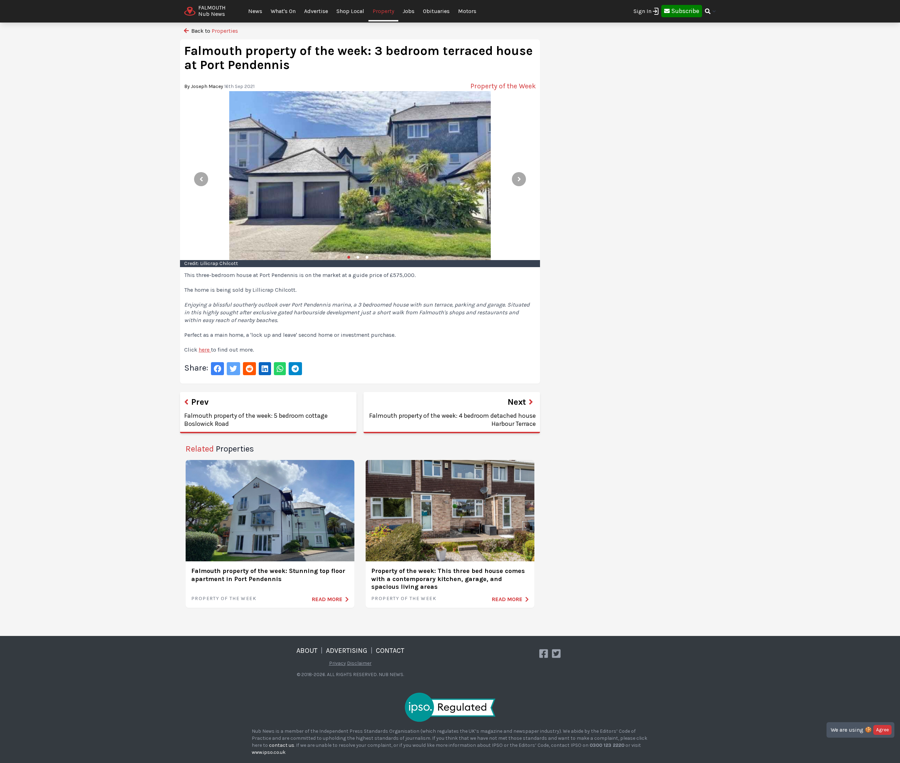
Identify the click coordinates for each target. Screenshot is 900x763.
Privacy (337, 663)
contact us (281, 745)
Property (383, 11)
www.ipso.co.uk (268, 752)
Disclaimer (359, 663)
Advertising (346, 651)
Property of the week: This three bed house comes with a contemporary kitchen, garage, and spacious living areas (448, 579)
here (205, 349)
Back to (214, 30)
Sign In (642, 11)
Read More (327, 599)
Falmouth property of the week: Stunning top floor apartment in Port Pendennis (268, 575)
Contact (390, 651)
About (306, 651)
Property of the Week (223, 598)
